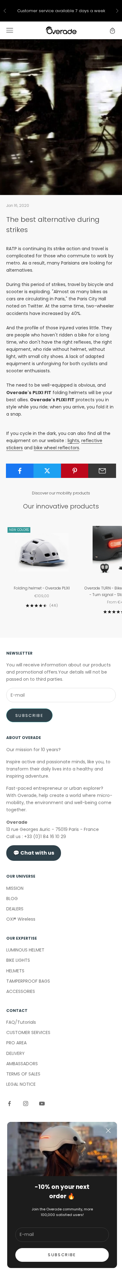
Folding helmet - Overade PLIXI (42, 588)
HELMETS (15, 971)
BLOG (12, 898)
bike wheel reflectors (56, 448)
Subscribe (29, 715)
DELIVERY (15, 1053)
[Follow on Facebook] (9, 1103)
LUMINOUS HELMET (25, 950)
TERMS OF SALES (23, 1074)
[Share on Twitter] (47, 471)
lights (73, 440)
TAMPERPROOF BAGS (28, 981)
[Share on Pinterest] (75, 471)
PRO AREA (16, 1043)
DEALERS (14, 909)
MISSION (14, 888)
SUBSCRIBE (62, 1255)
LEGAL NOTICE (21, 1084)
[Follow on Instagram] (26, 1103)
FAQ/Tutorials (21, 1022)
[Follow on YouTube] (42, 1103)
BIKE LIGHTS (18, 960)
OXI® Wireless (20, 919)
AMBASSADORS (22, 1064)
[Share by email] (102, 471)
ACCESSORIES (20, 991)
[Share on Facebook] (19, 471)
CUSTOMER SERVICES (28, 1032)
